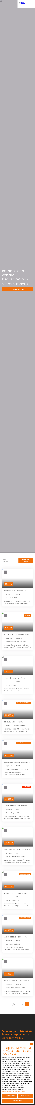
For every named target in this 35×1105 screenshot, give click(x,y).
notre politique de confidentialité (13, 1091)
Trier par (4, 559)
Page (13, 1003)
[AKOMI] (26, 4)
